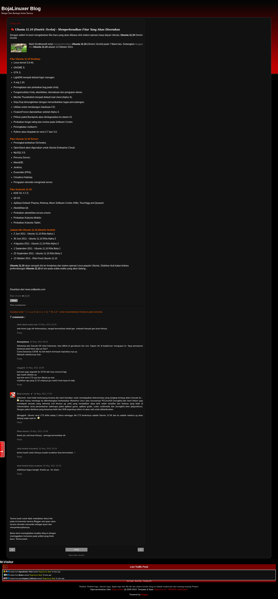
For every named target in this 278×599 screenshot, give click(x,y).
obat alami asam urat (27, 324)
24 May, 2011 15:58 (35, 368)
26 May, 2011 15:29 (52, 465)
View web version (76, 555)
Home (76, 550)
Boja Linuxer (23, 394)
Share (13, 301)
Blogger (144, 594)
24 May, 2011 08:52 (39, 342)
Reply (19, 333)
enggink (21, 368)
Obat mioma (23, 431)
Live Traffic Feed (139, 567)
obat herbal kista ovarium (29, 465)
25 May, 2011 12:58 (39, 431)
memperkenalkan (63, 44)
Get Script (130, 581)
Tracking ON (147, 581)
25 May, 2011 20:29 (48, 448)
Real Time (138, 581)
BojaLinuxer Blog (21, 8)
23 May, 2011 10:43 (47, 324)
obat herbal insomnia (27, 448)
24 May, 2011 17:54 (43, 394)
